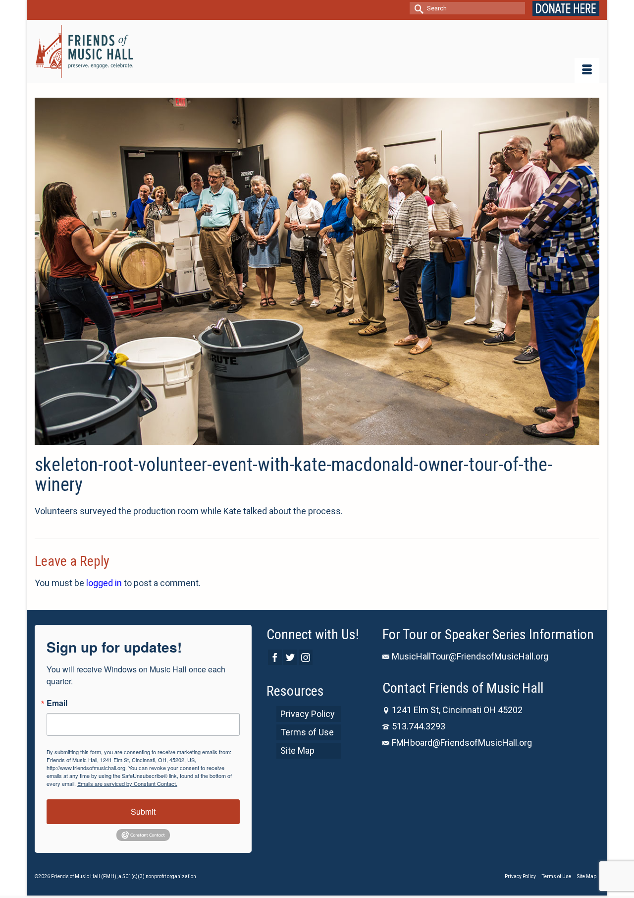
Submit (143, 811)
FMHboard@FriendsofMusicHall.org (462, 742)
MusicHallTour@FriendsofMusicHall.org (470, 656)
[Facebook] (275, 657)
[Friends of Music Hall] (85, 51)
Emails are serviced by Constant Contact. (127, 783)
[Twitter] (290, 657)
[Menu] (587, 70)
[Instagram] (306, 657)
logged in (104, 583)
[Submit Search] (417, 8)
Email (57, 703)
